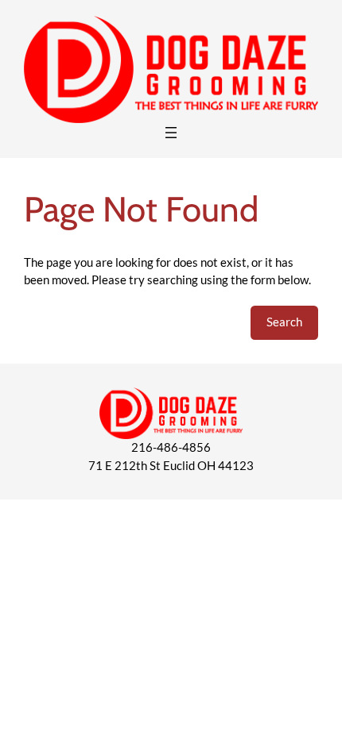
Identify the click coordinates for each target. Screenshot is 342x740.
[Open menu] (171, 132)
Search (284, 322)
